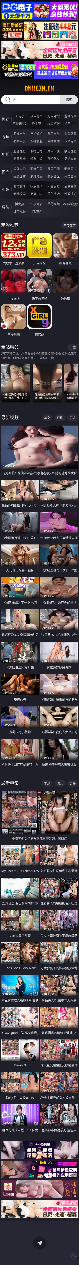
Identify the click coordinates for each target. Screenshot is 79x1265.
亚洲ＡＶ (19, 133)
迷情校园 (19, 194)
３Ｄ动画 (70, 133)
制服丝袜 (19, 159)
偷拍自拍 (36, 151)
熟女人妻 (19, 141)
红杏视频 (19, 211)
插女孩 (19, 204)
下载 (73, 347)
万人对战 (53, 116)
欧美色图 (53, 169)
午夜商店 (36, 204)
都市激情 (19, 186)
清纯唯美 (36, 176)
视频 (5, 136)
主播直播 (53, 141)
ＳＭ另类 (70, 141)
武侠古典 (70, 186)
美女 (47, 418)
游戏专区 (70, 116)
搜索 (69, 100)
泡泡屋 (36, 211)
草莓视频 (53, 204)
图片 (5, 171)
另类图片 (70, 176)
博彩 (5, 119)
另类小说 (36, 194)
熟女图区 (53, 176)
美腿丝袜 (19, 176)
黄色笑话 (53, 194)
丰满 (47, 783)
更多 (73, 418)
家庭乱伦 (36, 186)
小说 (5, 189)
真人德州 (36, 116)
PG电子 (19, 116)
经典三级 (36, 159)
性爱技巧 (70, 194)
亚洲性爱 (19, 151)
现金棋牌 (53, 123)
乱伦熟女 (53, 159)
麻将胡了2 (20, 123)
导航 (5, 207)
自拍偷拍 (36, 133)
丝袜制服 (36, 141)
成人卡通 (53, 151)
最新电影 (10, 783)
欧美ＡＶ (53, 133)
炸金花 (36, 123)
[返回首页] (73, 1256)
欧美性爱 (70, 151)
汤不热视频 (70, 204)
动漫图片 (70, 169)
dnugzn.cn (39, 88)
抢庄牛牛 (70, 123)
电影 (5, 154)
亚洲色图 (36, 169)
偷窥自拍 (19, 169)
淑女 (60, 783)
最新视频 (10, 417)
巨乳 (60, 418)
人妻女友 (53, 186)
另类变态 (70, 159)
